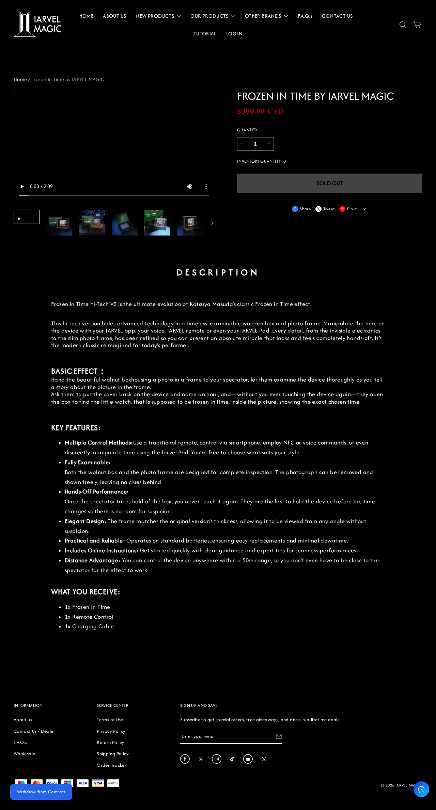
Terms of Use (110, 719)
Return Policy (110, 742)
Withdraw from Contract (41, 792)
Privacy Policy (111, 731)
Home (20, 79)
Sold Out (330, 183)
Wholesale (24, 753)
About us (23, 719)
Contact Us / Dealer (34, 731)
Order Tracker (111, 765)
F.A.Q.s (20, 742)
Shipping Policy (112, 753)
